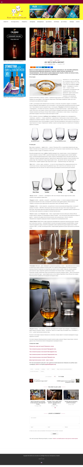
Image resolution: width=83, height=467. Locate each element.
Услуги (77, 21)
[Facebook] (50, 67)
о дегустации (56, 60)
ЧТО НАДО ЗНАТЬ (15, 21)
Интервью (56, 21)
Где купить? (49, 21)
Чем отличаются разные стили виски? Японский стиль (42, 357)
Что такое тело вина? (54, 401)
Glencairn (37, 369)
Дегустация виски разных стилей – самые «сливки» (41, 360)
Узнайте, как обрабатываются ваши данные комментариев (65, 438)
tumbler (53, 369)
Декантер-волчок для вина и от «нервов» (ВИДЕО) (38, 403)
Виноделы (32, 21)
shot (48, 369)
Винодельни (40, 21)
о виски (51, 60)
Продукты (24, 21)
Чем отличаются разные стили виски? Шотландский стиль (43, 351)
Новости (6, 21)
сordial (42, 371)
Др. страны (64, 21)
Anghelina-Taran (51, 64)
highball (43, 369)
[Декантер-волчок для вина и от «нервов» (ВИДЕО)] (38, 395)
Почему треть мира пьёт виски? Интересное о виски (42, 346)
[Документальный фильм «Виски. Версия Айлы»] (71, 395)
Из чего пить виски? (34, 371)
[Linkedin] (44, 67)
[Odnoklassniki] (33, 67)
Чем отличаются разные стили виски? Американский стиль (43, 354)
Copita (31, 369)
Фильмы (72, 21)
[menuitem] (2, 2)
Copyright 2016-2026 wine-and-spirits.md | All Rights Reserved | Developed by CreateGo (41, 455)
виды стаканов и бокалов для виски (64, 369)
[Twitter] (38, 67)
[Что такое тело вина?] (54, 395)
